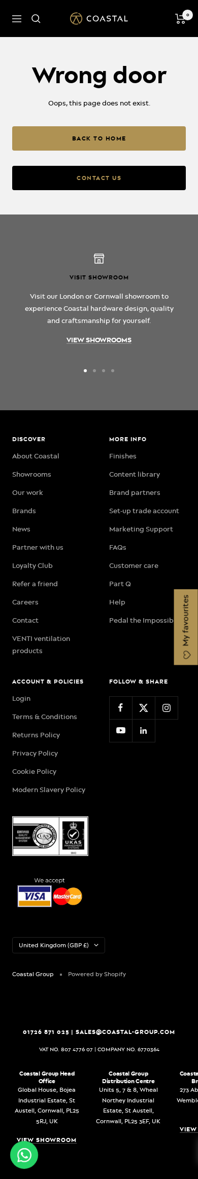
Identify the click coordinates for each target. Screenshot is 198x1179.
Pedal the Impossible (144, 620)
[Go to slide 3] (103, 370)
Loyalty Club (32, 565)
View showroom (47, 1140)
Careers (25, 602)
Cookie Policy (34, 771)
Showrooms (31, 474)
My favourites (185, 622)
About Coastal (35, 456)
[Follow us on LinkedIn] (143, 730)
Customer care (133, 565)
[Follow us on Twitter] (143, 707)
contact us (99, 178)
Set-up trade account (144, 511)
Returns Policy (36, 735)
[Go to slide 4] (112, 370)
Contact (25, 620)
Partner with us (37, 547)
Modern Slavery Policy (48, 789)
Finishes (123, 456)
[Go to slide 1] (85, 370)
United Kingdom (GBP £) (54, 945)
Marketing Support (141, 529)
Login (21, 698)
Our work (27, 492)
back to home (99, 138)
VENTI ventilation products (41, 644)
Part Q (120, 584)
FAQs (117, 547)
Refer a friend (35, 584)
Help (117, 602)
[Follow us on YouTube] (120, 730)
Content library (134, 474)
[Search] (36, 18)
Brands (24, 511)
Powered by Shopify (97, 974)
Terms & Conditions (44, 716)
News (21, 529)
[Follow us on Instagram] (166, 707)
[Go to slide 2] (94, 370)
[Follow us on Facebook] (120, 707)
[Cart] (180, 19)
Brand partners (134, 492)
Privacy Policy (35, 753)
